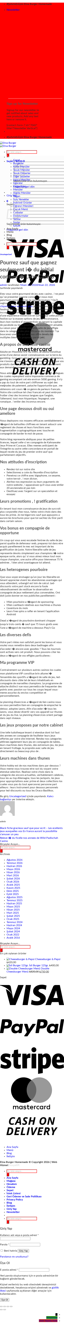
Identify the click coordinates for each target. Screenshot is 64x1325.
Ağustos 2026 (14, 860)
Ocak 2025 (13, 919)
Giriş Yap (23, 1251)
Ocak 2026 (13, 881)
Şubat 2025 (13, 916)
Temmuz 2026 (14, 863)
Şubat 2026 (13, 878)
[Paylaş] (8, 1306)
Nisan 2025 (13, 909)
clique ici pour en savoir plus (16, 306)
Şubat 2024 (13, 931)
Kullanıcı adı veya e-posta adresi (19, 1235)
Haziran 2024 (14, 925)
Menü (10, 232)
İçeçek (16, 225)
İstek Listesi (14, 1193)
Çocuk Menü (20, 209)
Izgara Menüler (21, 179)
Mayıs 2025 (13, 906)
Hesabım (12, 1184)
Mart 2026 (13, 875)
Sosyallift (14, 1165)
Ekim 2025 (13, 891)
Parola (4, 1244)
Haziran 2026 (14, 866)
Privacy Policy (15, 1199)
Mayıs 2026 (13, 869)
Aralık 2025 (13, 884)
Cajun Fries (19, 186)
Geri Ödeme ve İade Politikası (24, 1196)
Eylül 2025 (13, 894)
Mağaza (11, 1181)
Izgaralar (18, 183)
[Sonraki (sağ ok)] (4, 1309)
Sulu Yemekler (21, 199)
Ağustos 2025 (14, 897)
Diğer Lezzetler (21, 176)
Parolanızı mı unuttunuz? (14, 1256)
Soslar (16, 222)
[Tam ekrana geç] (4, 1306)
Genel (16, 160)
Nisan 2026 (13, 872)
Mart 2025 (13, 913)
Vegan (16, 196)
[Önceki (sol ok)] (1, 1309)
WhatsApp (51, 1317)
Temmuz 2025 (14, 900)
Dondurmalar (20, 216)
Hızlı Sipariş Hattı (48, 1320)
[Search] (8, 247)
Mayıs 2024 (13, 928)
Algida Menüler (22, 193)
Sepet (10, 1190)
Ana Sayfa (12, 228)
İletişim (11, 238)
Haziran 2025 (14, 903)
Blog (9, 235)
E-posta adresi (9, 1269)
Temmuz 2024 (14, 922)
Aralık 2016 (13, 937)
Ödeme (11, 1187)
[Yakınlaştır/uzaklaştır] (1, 1306)
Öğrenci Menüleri (23, 206)
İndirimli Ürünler (22, 202)
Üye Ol (4, 1300)
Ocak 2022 (13, 934)
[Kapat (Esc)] (11, 1306)
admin (3, 285)
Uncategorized (6, 254)
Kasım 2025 (13, 888)
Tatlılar (17, 219)
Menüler (18, 189)
